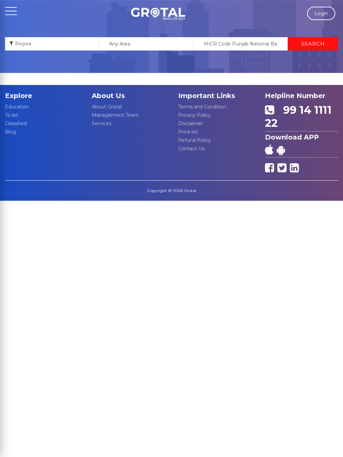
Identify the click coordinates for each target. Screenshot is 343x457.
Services (101, 123)
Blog (10, 132)
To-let (11, 115)
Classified (16, 123)
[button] (158, 14)
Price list (188, 132)
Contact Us (191, 149)
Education (17, 107)
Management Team (115, 115)
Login (321, 13)
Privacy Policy (194, 115)
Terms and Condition (202, 107)
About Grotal (107, 107)
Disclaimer (190, 123)
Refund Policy (194, 140)
